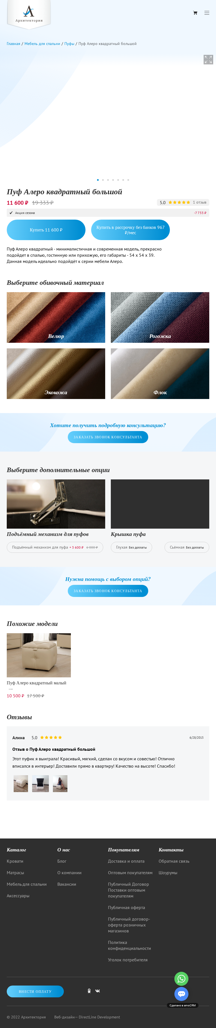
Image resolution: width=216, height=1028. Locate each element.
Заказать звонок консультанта (108, 437)
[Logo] (29, 15)
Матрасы (15, 872)
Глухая (131, 547)
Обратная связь (174, 861)
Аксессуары (18, 895)
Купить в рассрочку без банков (130, 229)
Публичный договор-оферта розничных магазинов (129, 925)
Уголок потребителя (128, 959)
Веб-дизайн (64, 1017)
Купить (46, 230)
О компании (69, 872)
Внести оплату (35, 991)
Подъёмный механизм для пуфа (55, 547)
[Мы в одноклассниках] (89, 993)
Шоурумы (168, 872)
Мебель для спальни (27, 884)
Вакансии (66, 884)
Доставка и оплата (126, 861)
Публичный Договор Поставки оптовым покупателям (128, 890)
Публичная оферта (126, 907)
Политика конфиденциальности (129, 945)
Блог (61, 861)
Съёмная (187, 547)
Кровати (15, 861)
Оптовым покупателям (130, 872)
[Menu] (206, 13)
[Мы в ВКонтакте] (97, 993)
